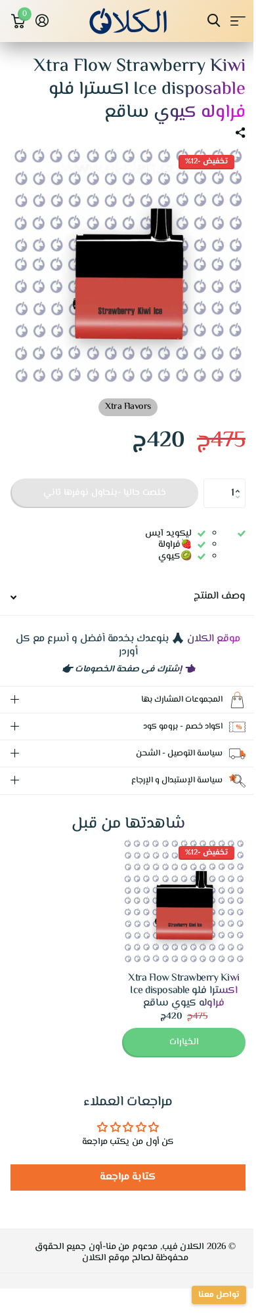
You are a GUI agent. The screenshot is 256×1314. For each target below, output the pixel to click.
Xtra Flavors (127, 407)
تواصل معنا (209, 1295)
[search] (213, 20)
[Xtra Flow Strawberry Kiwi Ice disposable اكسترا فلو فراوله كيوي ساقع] (174, 891)
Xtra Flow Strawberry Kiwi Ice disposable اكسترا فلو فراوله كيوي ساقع (174, 981)
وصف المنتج (219, 596)
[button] (240, 482)
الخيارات (174, 1032)
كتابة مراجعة (123, 1167)
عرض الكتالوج (237, 20)
